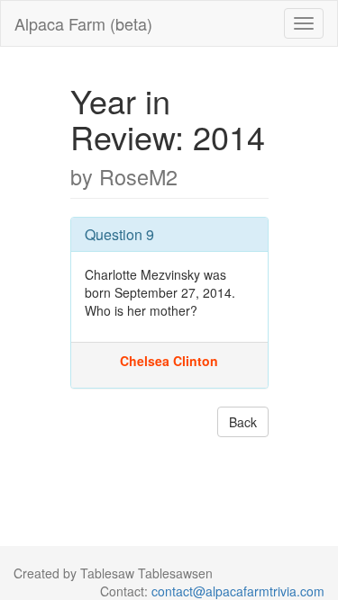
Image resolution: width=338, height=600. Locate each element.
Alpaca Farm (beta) (83, 23)
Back (243, 422)
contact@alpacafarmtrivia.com (237, 591)
